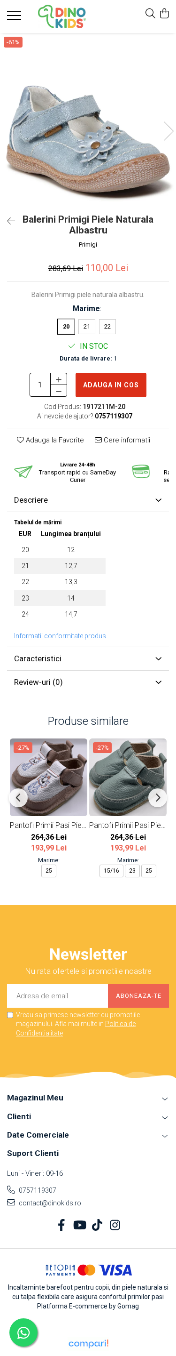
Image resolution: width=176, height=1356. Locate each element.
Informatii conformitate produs (60, 636)
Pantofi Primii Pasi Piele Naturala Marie (48, 825)
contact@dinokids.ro (49, 1203)
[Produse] (15, 18)
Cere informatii (126, 440)
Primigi (88, 244)
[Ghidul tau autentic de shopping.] (88, 1344)
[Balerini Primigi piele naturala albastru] (88, 121)
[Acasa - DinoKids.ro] (62, 16)
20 (66, 326)
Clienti (19, 1116)
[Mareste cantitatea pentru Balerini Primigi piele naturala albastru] (58, 379)
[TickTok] (97, 1225)
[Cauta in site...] (150, 14)
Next (168, 131)
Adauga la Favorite (54, 440)
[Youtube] (79, 1225)
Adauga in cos (111, 385)
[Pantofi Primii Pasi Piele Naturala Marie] (48, 777)
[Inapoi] (7, 221)
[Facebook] (61, 1225)
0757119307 (36, 1190)
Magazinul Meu (35, 1097)
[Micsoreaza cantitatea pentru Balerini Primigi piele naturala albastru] (58, 391)
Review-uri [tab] (38, 682)
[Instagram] (115, 1225)
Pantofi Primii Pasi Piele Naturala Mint (128, 825)
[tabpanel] (88, 121)
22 (107, 326)
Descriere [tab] (31, 500)
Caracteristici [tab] (37, 658)
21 (87, 326)
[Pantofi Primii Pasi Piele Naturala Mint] (128, 777)
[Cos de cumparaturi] (164, 14)
